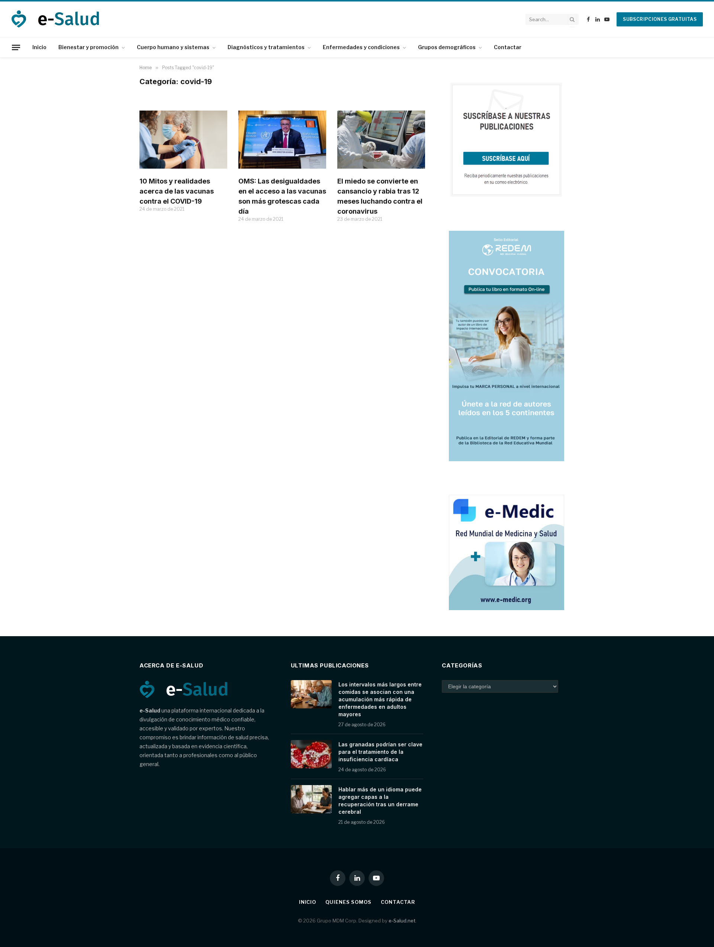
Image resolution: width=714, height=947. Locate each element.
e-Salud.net (402, 921)
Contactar (507, 47)
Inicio (39, 47)
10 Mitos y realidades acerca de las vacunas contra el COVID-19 (176, 191)
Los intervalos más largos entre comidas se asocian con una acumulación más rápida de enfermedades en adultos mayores (380, 699)
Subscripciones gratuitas (660, 19)
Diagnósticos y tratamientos (266, 47)
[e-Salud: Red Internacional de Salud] (60, 19)
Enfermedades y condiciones (361, 47)
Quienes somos (348, 902)
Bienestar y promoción (88, 47)
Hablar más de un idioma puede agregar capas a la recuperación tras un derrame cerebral (380, 800)
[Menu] (16, 47)
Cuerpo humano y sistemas (173, 47)
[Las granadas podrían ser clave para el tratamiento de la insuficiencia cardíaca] (311, 754)
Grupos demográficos (447, 47)
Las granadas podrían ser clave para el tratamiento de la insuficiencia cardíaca (380, 751)
